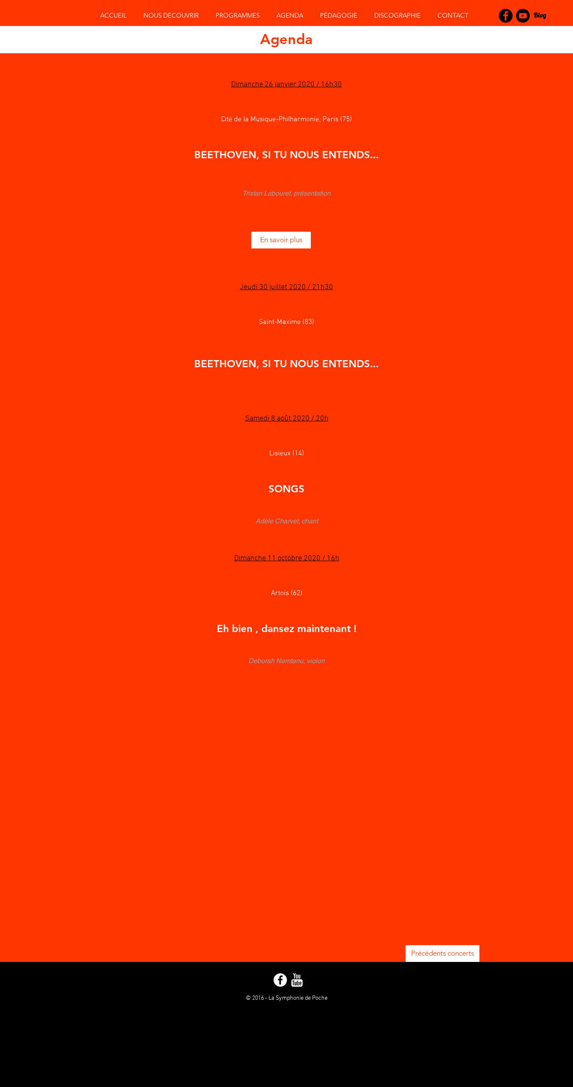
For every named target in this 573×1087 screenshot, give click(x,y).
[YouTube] (523, 16)
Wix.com (299, 1005)
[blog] (540, 16)
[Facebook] (506, 16)
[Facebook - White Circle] (280, 980)
